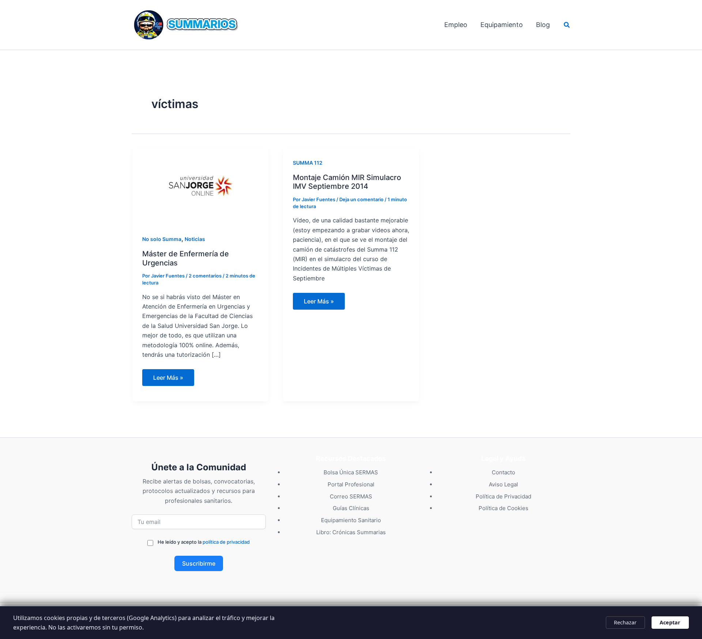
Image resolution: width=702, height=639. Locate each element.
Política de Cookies (503, 508)
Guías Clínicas (351, 508)
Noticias (195, 239)
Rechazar (625, 622)
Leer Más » (168, 380)
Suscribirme (198, 563)
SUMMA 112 (307, 163)
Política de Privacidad (503, 496)
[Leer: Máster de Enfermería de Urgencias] (200, 184)
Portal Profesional (351, 484)
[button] (567, 25)
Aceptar (670, 622)
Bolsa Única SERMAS (351, 472)
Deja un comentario (361, 199)
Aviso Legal (503, 484)
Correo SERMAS (351, 496)
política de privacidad (226, 542)
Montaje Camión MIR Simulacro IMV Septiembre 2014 (347, 182)
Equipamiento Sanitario (351, 520)
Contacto (503, 472)
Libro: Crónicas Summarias (351, 532)
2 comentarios (205, 276)
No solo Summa (161, 239)
